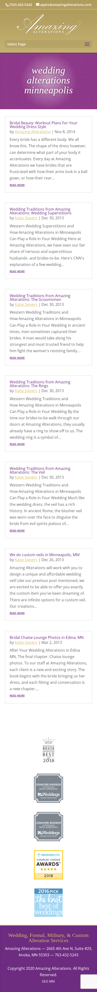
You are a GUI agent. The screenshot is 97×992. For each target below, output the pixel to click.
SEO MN (48, 981)
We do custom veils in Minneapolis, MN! (45, 554)
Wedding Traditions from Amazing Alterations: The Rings (40, 383)
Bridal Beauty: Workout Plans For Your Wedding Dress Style (43, 124)
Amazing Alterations (33, 131)
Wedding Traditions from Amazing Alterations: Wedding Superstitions (41, 211)
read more (17, 184)
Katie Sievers (26, 218)
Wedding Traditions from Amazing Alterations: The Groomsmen (40, 297)
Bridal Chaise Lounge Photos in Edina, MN (47, 637)
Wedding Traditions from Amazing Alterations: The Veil (40, 470)
